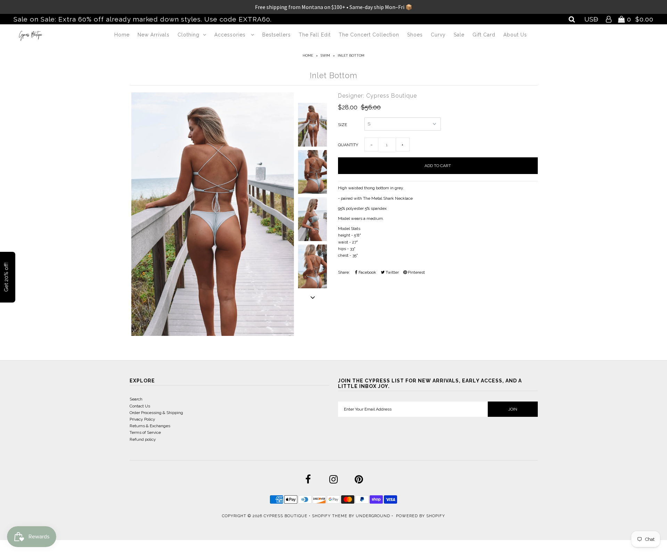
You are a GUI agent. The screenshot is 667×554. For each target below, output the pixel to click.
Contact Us (140, 406)
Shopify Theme (329, 516)
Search (136, 399)
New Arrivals (154, 35)
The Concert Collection (369, 35)
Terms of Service (145, 432)
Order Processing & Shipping (156, 412)
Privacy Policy (142, 419)
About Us (515, 35)
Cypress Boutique (286, 516)
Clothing (188, 35)
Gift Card (483, 35)
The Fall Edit (315, 35)
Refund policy (143, 439)
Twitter (392, 272)
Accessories (230, 35)
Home (122, 35)
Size (342, 124)
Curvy (438, 35)
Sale (459, 35)
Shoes (415, 35)
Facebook (366, 272)
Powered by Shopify (420, 516)
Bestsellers (276, 35)
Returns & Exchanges (150, 425)
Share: (344, 272)
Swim (325, 55)
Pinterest (416, 272)
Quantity (348, 144)
